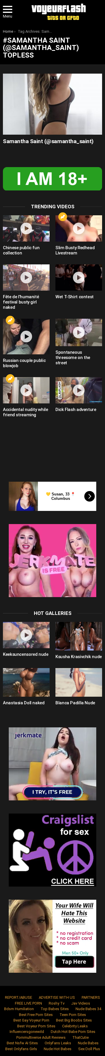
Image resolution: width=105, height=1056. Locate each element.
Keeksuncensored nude (25, 654)
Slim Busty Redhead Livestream (74, 250)
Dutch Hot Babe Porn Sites (73, 1031)
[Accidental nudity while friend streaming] (26, 390)
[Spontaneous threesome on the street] (78, 332)
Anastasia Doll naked (24, 702)
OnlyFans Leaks (58, 1043)
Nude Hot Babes (57, 1049)
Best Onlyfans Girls (21, 1049)
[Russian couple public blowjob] (26, 336)
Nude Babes (88, 1043)
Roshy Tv (56, 1003)
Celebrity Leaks (75, 1026)
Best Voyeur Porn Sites (36, 1026)
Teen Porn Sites (73, 1014)
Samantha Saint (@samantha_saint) (48, 141)
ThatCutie (80, 1037)
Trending (62, 216)
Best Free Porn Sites (36, 1014)
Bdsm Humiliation (19, 1009)
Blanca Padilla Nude (75, 702)
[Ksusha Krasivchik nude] (78, 636)
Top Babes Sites (55, 1009)
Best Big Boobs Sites (74, 1020)
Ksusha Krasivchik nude (78, 656)
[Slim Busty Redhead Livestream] (78, 228)
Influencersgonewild (27, 1031)
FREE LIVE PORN (28, 1003)
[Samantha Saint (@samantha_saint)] (52, 104)
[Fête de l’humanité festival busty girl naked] (26, 277)
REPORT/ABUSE (18, 997)
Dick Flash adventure (75, 409)
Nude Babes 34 (88, 1009)
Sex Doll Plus (89, 1049)
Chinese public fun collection (21, 250)
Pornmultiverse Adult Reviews (41, 1037)
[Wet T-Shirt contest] (78, 277)
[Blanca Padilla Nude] (78, 682)
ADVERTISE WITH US (57, 997)
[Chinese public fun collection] (26, 228)
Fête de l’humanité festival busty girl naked (21, 302)
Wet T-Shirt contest (74, 296)
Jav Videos (80, 1003)
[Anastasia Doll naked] (26, 682)
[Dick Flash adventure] (78, 390)
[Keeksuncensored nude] (26, 635)
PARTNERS (91, 997)
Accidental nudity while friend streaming (25, 412)
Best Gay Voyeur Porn (31, 1020)
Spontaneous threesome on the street (72, 357)
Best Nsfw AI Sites (22, 1043)
